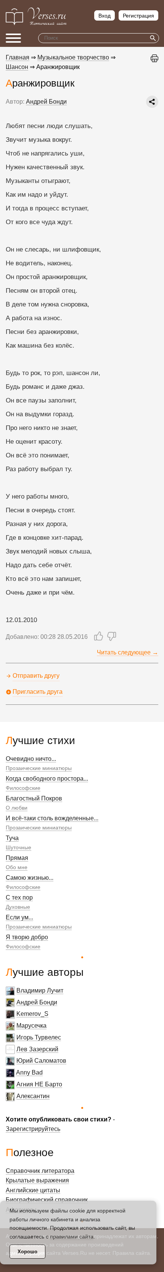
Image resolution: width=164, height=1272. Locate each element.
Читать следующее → (127, 652)
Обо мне (16, 867)
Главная (17, 57)
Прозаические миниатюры (39, 768)
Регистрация (138, 16)
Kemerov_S (32, 1014)
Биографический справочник (47, 1200)
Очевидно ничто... (31, 759)
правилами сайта (71, 1237)
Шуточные (18, 847)
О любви (16, 808)
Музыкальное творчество (73, 57)
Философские (23, 788)
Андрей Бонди (36, 1002)
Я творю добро (27, 937)
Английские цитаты (33, 1190)
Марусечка (31, 1025)
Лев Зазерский (37, 1049)
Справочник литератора (40, 1171)
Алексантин (33, 1096)
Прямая (17, 858)
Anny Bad (29, 1072)
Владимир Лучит (39, 990)
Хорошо (27, 1251)
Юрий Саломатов (41, 1060)
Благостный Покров (34, 798)
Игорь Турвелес (38, 1037)
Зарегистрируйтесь (33, 1129)
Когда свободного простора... (47, 778)
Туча (12, 838)
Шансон (17, 67)
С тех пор (19, 897)
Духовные (18, 907)
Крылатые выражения (37, 1180)
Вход (104, 16)
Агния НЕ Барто (39, 1084)
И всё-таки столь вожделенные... (52, 818)
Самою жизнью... (29, 877)
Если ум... (19, 917)
